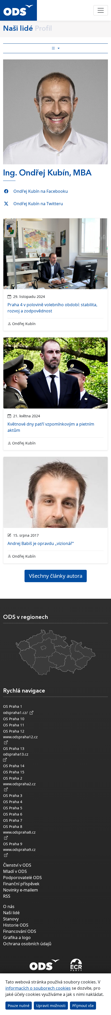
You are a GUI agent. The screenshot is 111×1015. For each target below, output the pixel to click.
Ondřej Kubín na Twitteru (38, 203)
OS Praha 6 (12, 814)
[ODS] (44, 963)
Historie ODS (15, 925)
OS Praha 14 (13, 765)
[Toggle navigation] (100, 10)
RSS (6, 896)
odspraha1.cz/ (16, 712)
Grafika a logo (17, 937)
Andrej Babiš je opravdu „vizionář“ (40, 543)
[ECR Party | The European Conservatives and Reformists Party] (76, 965)
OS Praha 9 (12, 843)
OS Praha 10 (13, 718)
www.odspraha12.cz (20, 739)
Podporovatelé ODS (22, 877)
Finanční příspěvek (21, 884)
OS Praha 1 (12, 706)
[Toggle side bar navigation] (55, 48)
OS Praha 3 (12, 795)
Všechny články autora (55, 575)
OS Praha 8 (12, 826)
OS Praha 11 (13, 724)
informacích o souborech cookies (38, 988)
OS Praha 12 (13, 731)
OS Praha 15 (13, 772)
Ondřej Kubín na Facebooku (40, 191)
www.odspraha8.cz (19, 835)
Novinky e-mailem (20, 890)
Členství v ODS (17, 865)
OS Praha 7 (12, 820)
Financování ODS (19, 931)
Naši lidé (11, 913)
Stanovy (11, 919)
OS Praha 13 (13, 748)
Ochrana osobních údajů (27, 944)
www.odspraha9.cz (19, 852)
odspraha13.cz (16, 754)
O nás (8, 906)
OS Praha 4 (12, 801)
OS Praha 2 (12, 778)
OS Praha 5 (12, 807)
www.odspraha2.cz (19, 786)
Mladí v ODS (15, 871)
